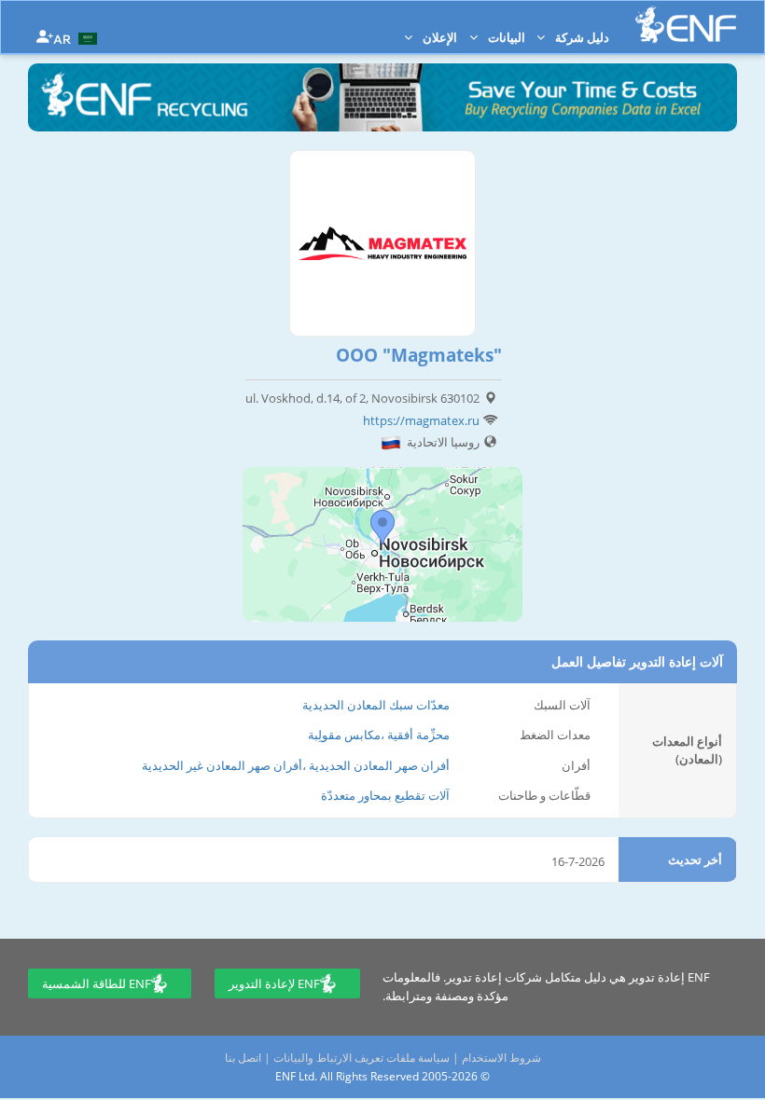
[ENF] (685, 25)
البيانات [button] (505, 37)
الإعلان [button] (438, 37)
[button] (77, 37)
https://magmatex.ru (421, 420)
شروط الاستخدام (501, 1058)
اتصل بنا (243, 1058)
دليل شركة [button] (580, 37)
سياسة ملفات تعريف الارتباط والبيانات (361, 1058)
